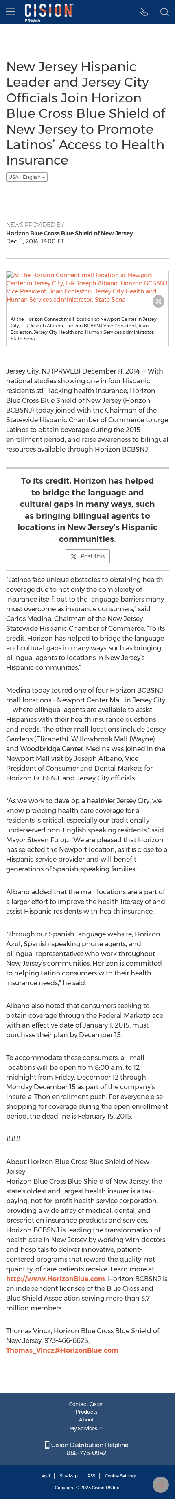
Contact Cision (86, 1404)
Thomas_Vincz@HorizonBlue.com (62, 1350)
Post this (93, 556)
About (86, 1419)
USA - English (25, 177)
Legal (44, 1476)
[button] (143, 12)
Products (87, 1412)
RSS (91, 1476)
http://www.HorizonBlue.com (55, 1279)
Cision (98, 1487)
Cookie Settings (121, 1476)
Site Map (69, 1476)
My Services (84, 1428)
